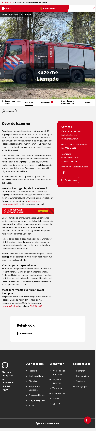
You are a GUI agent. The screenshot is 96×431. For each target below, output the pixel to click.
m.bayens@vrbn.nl (10, 306)
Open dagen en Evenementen (68, 102)
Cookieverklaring (37, 376)
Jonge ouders (82, 376)
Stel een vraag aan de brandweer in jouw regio (8, 381)
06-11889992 (36, 306)
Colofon (56, 403)
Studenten (81, 381)
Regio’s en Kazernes (57, 381)
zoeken (92, 8)
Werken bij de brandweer (58, 372)
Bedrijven (80, 370)
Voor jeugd (81, 386)
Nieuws (88, 102)
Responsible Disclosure (34, 388)
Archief (32, 405)
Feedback (33, 370)
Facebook (26, 333)
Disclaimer (33, 381)
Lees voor (10, 111)
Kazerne (29, 102)
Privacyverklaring (37, 395)
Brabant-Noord (80, 166)
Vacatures (46, 102)
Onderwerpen (58, 393)
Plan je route (71, 180)
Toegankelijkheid (37, 400)
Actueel (55, 398)
